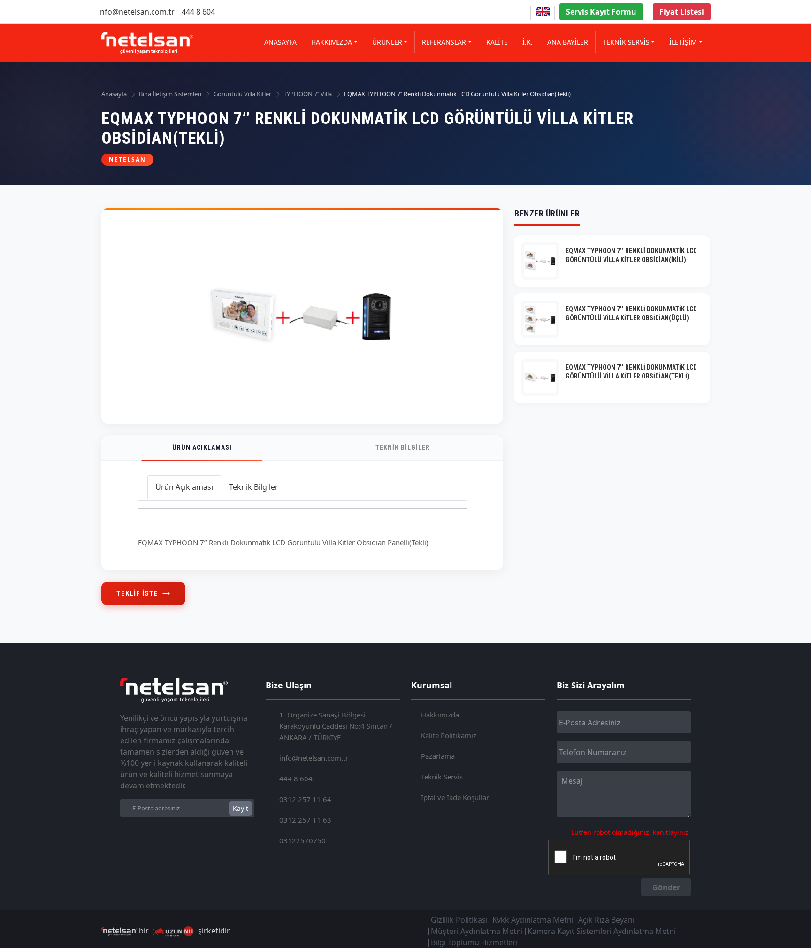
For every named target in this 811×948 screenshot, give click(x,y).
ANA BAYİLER (567, 42)
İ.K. (527, 42)
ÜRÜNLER (387, 42)
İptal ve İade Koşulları (456, 797)
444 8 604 (198, 12)
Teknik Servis (442, 776)
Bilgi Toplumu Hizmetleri (474, 942)
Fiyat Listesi (681, 12)
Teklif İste (137, 593)
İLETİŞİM (683, 42)
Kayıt (240, 808)
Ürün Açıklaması (202, 447)
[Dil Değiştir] (543, 11)
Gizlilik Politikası (459, 920)
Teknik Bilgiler (402, 447)
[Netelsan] (147, 43)
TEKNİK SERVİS (626, 42)
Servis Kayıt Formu (601, 12)
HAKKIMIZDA (331, 42)
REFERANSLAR (444, 42)
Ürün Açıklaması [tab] (184, 487)
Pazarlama (438, 756)
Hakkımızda (440, 714)
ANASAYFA (280, 42)
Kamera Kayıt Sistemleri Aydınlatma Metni (602, 931)
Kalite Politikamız (448, 735)
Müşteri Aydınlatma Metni (477, 931)
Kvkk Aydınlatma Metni (533, 920)
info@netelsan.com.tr (136, 12)
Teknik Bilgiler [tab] (253, 487)
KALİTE (497, 42)
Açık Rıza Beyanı (606, 920)
